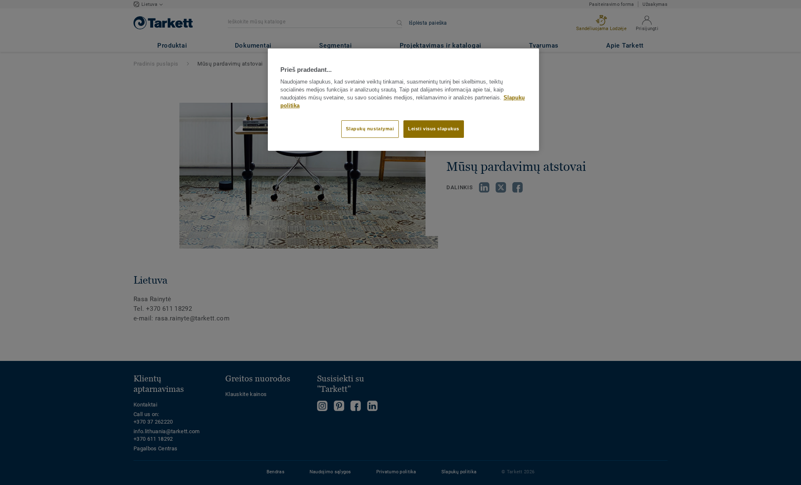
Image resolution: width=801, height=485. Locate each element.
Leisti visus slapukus (433, 128)
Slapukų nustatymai (370, 128)
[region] (403, 99)
